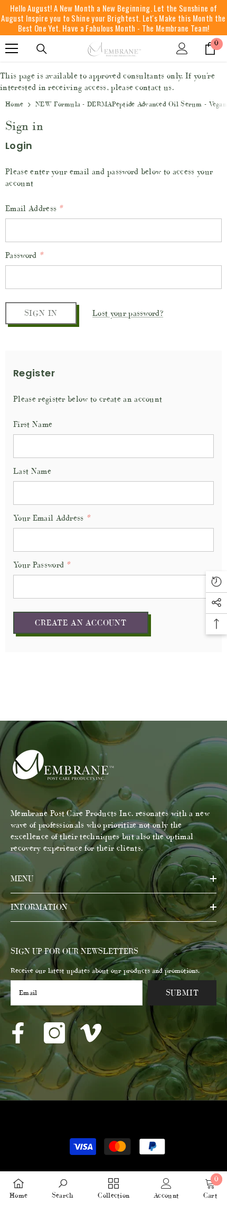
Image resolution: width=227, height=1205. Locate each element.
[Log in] (182, 48)
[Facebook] (18, 1033)
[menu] (11, 48)
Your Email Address (51, 517)
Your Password (41, 564)
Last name (32, 470)
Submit (182, 992)
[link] (63, 1188)
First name (32, 424)
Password (24, 255)
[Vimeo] (91, 1033)
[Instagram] (54, 1033)
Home (14, 104)
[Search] (41, 49)
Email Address (34, 208)
